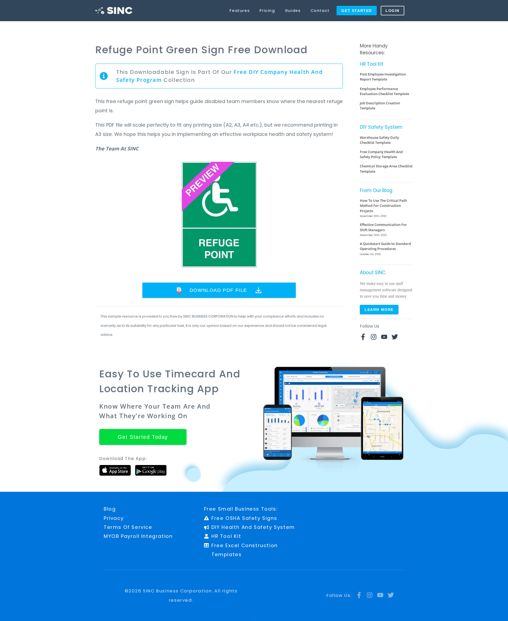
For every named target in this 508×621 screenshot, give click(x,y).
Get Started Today (143, 437)
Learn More (379, 309)
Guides (293, 10)
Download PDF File (218, 290)
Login (392, 10)
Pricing (267, 10)
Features (240, 10)
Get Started (356, 10)
